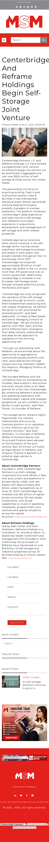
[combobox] (29, 40)
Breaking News (36, 824)
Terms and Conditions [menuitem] (24, 787)
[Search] (43, 40)
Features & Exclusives (24, 827)
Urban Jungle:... (31, 677)
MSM (15, 124)
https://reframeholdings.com (20, 558)
